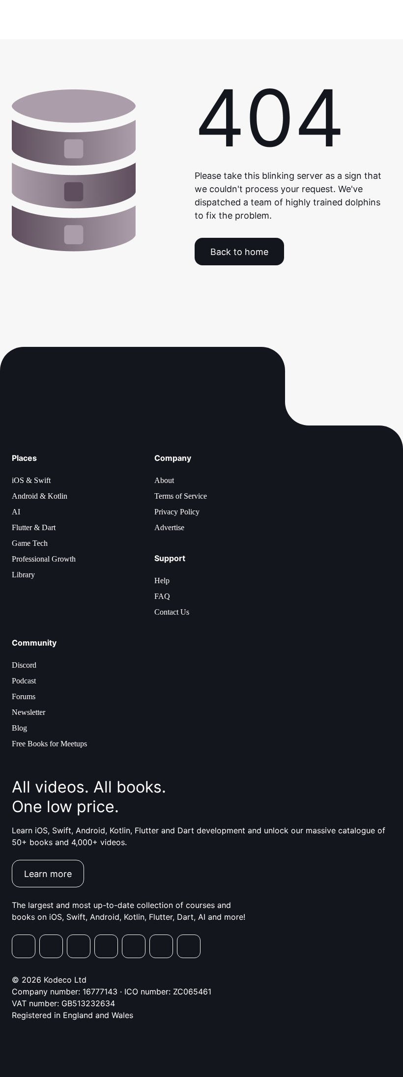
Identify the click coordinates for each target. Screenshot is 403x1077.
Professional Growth (44, 559)
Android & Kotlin (39, 496)
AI (16, 512)
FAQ (162, 596)
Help (162, 580)
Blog (19, 728)
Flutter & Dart (34, 527)
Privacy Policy (177, 512)
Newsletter (28, 712)
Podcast (24, 681)
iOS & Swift (31, 480)
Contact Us (171, 612)
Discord (24, 665)
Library (23, 574)
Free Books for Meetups (49, 743)
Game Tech (30, 543)
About (164, 480)
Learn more (48, 874)
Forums (23, 696)
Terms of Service (180, 496)
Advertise (169, 527)
